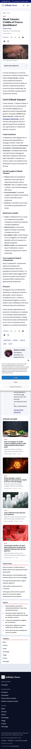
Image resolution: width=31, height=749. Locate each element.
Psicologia (6, 661)
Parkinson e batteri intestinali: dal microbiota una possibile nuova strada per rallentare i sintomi (16, 615)
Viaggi (4, 655)
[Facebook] (15, 37)
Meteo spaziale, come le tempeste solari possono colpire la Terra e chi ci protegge (15, 480)
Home (4, 13)
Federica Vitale (7, 28)
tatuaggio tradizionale (11, 119)
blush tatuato (7, 340)
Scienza (5, 645)
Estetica (15, 340)
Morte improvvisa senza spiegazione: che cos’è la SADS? (16, 631)
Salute (5, 648)
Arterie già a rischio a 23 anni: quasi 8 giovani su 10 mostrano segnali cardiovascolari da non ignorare (15, 548)
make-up (22, 340)
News (4, 16)
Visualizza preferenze (15, 386)
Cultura (5, 658)
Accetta (15, 377)
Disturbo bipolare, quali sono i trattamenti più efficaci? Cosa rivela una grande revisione (16, 608)
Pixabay (15, 60)
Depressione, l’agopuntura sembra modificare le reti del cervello (15, 626)
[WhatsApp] (23, 37)
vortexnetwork (15, 746)
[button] (28, 361)
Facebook (4, 685)
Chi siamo (4, 692)
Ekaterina (9, 60)
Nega (15, 382)
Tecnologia (6, 652)
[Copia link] (8, 41)
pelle (5, 344)
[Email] (4, 41)
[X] (19, 37)
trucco (10, 344)
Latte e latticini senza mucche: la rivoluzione (15, 513)
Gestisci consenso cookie (9, 701)
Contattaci (4, 695)
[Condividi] (11, 37)
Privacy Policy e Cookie (8, 698)
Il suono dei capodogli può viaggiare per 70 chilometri (15, 621)
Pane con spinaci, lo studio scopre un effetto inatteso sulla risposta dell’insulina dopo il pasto (15, 444)
